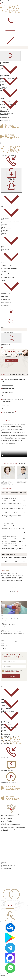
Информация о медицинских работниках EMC (11, 823)
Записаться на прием (11, 360)
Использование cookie (6, 863)
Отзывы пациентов (5, 218)
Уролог (1, 68)
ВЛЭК (2, 274)
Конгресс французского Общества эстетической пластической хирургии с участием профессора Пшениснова (12, 633)
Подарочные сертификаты (8, 624)
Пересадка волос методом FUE (8, 408)
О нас (2, 206)
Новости (2, 79)
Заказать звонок (3, 15)
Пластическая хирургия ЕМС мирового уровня (12, 642)
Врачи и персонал (22, 374)
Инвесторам (3, 233)
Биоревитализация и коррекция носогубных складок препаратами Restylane (13, 617)
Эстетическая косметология (8, 416)
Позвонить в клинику (12, 973)
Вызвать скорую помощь (11, 191)
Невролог (2, 65)
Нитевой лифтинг (6, 405)
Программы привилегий (5, 120)
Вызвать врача (3, 119)
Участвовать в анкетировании (7, 817)
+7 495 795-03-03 (11, 179)
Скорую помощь (9, 119)
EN (0, 143)
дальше (8, 581)
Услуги (2, 250)
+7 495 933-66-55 (4, 114)
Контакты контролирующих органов (9, 820)
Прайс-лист (3, 276)
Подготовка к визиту (5, 293)
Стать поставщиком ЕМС (15, 759)
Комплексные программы (5, 101)
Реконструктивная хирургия (8, 412)
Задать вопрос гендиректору (7, 770)
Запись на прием (4, 292)
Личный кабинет (3, 113)
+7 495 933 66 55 (14, 356)
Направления (3, 88)
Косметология (5, 395)
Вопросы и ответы (5, 296)
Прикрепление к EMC (5, 299)
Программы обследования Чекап (7, 103)
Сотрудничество (3, 87)
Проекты (2, 84)
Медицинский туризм (5, 279)
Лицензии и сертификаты (5, 85)
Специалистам (3, 81)
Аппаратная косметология (7, 385)
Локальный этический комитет (6, 88)
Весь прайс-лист (22, 564)
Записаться (2, 120)
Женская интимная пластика (8, 388)
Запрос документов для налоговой (8, 782)
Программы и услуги (12, 374)
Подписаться (11, 676)
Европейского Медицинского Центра (9, 426)
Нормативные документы (6, 821)
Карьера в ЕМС (3, 82)
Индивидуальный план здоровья (7, 100)
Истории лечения (4, 301)
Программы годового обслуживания (9, 268)
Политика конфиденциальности (8, 866)
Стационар (2, 107)
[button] (14, 3)
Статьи (2, 298)
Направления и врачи (5, 234)
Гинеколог (2, 66)
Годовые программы (4, 111)
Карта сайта (3, 862)
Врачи (2, 246)
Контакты (2, 110)
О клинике (2, 76)
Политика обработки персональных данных (10, 824)
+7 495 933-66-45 (11, 191)
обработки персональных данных (12, 671)
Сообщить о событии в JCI (6, 826)
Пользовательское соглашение (8, 865)
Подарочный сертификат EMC (7, 277)
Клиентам (3, 280)
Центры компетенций (5, 249)
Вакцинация (2, 106)
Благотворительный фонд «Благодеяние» (9, 78)
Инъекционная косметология (8, 392)
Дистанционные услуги (5, 109)
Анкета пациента (4, 295)
